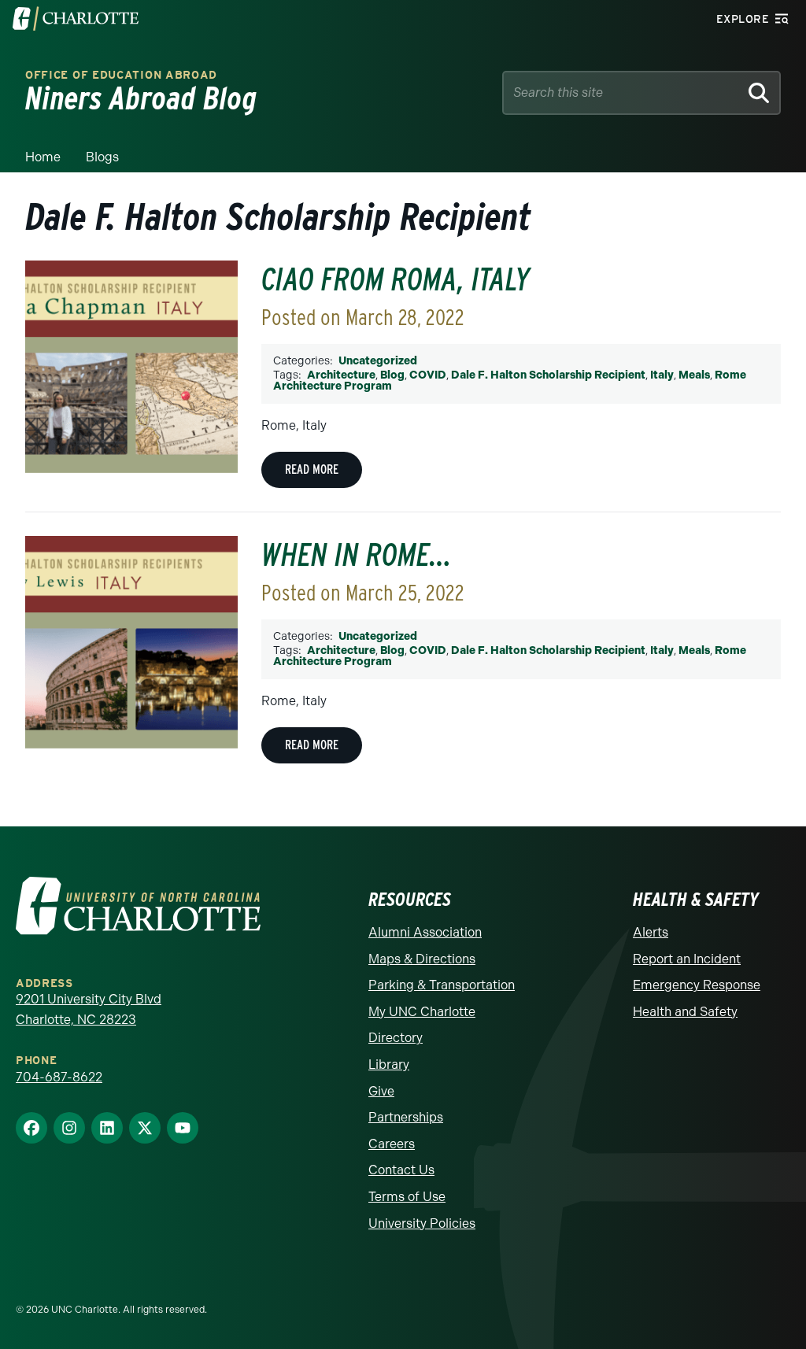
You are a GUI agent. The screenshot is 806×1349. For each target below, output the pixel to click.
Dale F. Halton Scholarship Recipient (548, 375)
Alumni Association (425, 932)
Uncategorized (377, 361)
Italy (662, 375)
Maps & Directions (421, 959)
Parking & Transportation (441, 985)
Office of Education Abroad (121, 75)
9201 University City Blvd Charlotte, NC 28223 (88, 1009)
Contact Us (401, 1169)
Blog (392, 375)
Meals (694, 375)
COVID (427, 375)
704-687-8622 (59, 1077)
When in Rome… (356, 555)
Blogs (102, 157)
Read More (311, 469)
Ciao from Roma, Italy (395, 279)
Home (43, 157)
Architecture (341, 375)
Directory (395, 1037)
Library (388, 1064)
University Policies (421, 1223)
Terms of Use (407, 1196)
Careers (391, 1143)
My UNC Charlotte (421, 1011)
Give (381, 1091)
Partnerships (405, 1117)
